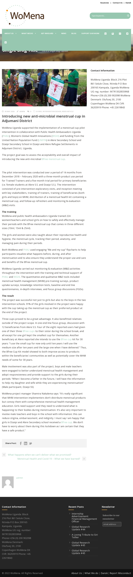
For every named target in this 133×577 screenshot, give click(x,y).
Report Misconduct (120, 573)
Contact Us (117, 3)
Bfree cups (29, 331)
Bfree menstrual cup (53, 159)
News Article (68, 111)
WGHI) (55, 135)
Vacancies (104, 3)
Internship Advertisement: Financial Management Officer (84, 517)
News (63, 33)
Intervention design (52, 111)
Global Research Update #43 (81, 544)
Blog (73, 33)
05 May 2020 (9, 111)
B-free (39, 111)
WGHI (17, 276)
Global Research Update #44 (81, 528)
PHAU (6, 135)
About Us (76, 573)
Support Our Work (90, 33)
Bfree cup (66, 339)
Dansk (128, 3)
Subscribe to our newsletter (111, 517)
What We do (91, 573)
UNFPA (42, 140)
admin (22, 111)
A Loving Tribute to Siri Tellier (85, 536)
